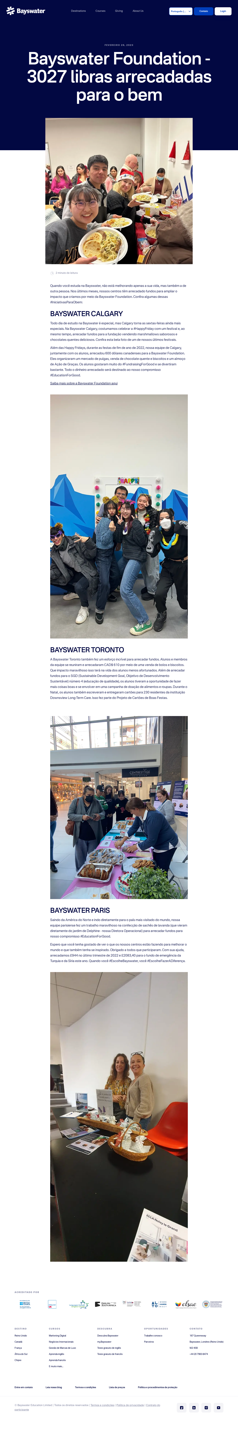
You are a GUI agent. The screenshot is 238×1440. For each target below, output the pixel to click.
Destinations (78, 11)
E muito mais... (56, 1366)
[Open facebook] (182, 1408)
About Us (138, 11)
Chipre (18, 1360)
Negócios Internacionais (61, 1342)
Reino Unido (21, 1336)
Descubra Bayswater (107, 1336)
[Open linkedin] (194, 1408)
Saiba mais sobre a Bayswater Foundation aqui (84, 383)
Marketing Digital (57, 1336)
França (18, 1348)
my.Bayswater (104, 1342)
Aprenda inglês (56, 1354)
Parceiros (149, 1342)
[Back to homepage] (25, 11)
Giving (119, 11)
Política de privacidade (130, 1405)
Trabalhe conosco (153, 1336)
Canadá (18, 1342)
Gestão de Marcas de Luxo (62, 1348)
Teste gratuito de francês (110, 1354)
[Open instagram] (206, 1408)
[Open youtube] (218, 1408)
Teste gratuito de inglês (109, 1348)
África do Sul (21, 1354)
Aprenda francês (57, 1360)
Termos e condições (102, 1405)
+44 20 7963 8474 (199, 1354)
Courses (100, 11)
